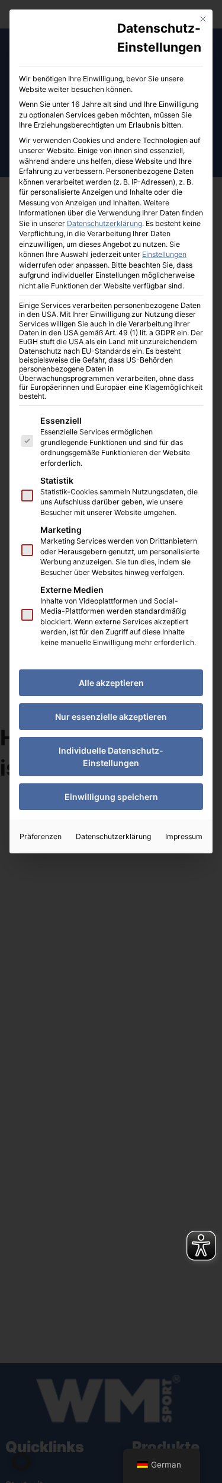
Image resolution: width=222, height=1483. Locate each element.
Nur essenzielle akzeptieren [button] (111, 717)
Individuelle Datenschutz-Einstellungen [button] (111, 756)
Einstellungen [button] (164, 254)
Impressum (183, 836)
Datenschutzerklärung (104, 223)
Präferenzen (41, 836)
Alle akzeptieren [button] (111, 683)
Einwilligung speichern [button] (111, 797)
